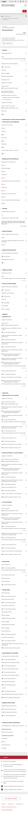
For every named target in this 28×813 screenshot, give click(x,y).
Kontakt (3, 804)
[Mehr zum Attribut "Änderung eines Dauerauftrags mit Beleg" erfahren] (25, 668)
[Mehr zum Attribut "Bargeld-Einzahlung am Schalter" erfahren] (25, 705)
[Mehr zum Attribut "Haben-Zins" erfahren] (25, 70)
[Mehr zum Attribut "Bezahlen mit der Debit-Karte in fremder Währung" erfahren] (25, 377)
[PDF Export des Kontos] (26, 16)
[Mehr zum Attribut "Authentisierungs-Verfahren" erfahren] (25, 150)
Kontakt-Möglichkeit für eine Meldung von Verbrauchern (13, 40)
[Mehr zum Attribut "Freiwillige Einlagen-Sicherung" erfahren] (25, 259)
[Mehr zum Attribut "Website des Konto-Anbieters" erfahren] (25, 732)
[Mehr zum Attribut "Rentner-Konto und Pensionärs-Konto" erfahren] (25, 193)
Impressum (10, 804)
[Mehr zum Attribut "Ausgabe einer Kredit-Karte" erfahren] (25, 102)
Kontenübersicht (7, 16)
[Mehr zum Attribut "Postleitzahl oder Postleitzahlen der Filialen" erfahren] (25, 218)
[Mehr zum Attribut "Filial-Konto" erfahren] (25, 131)
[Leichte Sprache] (23, 1)
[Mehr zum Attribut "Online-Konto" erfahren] (25, 111)
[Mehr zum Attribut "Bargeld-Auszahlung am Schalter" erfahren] (25, 712)
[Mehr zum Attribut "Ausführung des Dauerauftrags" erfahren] (25, 681)
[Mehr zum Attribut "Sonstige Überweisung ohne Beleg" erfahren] (25, 618)
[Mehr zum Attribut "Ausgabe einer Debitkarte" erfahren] (25, 82)
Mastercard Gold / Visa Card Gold (9, 95)
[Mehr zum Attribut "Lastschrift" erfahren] (25, 688)
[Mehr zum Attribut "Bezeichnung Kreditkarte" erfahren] (25, 91)
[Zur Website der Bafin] (3, 1)
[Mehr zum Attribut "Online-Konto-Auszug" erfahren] (25, 581)
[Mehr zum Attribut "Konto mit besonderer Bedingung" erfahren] (25, 162)
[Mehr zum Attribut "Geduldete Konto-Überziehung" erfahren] (25, 293)
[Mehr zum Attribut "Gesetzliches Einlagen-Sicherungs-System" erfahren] (25, 253)
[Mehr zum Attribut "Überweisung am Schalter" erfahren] (25, 599)
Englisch (11, 1)
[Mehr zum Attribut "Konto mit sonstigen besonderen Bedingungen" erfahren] (25, 200)
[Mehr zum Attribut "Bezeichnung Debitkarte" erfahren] (25, 76)
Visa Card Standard (7, 99)
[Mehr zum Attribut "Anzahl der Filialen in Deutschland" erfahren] (25, 211)
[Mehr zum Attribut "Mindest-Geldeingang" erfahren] (25, 168)
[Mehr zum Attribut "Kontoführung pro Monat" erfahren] (25, 53)
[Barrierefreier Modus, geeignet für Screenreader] (20, 1)
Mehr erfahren (23, 60)
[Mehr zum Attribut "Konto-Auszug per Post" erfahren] (25, 564)
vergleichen (9, 43)
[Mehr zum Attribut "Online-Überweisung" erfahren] (25, 593)
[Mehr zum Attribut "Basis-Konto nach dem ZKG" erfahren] (25, 125)
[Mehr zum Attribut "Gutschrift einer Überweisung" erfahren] (25, 637)
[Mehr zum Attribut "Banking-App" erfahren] (25, 144)
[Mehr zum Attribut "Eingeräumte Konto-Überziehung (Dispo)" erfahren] (25, 63)
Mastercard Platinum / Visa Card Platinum (11, 97)
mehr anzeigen (23, 226)
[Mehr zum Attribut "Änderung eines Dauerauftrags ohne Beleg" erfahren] (25, 675)
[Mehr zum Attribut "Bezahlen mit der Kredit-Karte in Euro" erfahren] (25, 438)
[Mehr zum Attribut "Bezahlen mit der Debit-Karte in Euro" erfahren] (25, 371)
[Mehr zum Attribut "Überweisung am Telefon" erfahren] (25, 612)
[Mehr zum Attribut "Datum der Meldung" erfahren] (25, 744)
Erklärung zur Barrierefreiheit (8, 807)
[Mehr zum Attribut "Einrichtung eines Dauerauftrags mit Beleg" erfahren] (25, 656)
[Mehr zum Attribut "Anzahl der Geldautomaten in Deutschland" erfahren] (25, 234)
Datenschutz (19, 804)
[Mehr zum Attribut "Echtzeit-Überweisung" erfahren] (25, 631)
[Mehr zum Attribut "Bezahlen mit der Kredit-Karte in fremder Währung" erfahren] (25, 444)
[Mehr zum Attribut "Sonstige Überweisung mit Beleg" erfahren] (25, 624)
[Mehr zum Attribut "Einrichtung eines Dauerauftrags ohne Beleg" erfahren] (25, 662)
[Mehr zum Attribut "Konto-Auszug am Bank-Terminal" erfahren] (25, 575)
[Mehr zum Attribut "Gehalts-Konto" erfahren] (25, 187)
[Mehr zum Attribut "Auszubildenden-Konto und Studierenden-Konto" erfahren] (25, 181)
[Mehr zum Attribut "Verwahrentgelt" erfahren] (25, 305)
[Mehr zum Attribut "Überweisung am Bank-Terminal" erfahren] (25, 605)
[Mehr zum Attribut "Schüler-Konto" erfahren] (25, 174)
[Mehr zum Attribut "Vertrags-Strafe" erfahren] (25, 738)
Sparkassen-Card (6, 79)
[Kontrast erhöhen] (15, 1)
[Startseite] (1, 16)
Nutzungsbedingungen (7, 810)
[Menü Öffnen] (25, 5)
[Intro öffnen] (26, 1)
